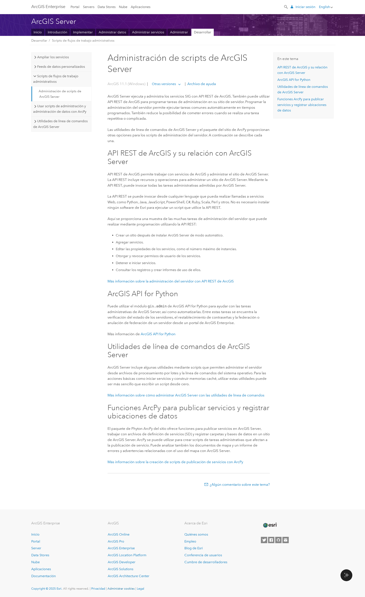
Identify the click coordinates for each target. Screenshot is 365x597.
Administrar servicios (148, 32)
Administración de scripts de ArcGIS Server (60, 94)
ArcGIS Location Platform (127, 555)
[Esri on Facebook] (271, 540)
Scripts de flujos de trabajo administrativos (83, 40)
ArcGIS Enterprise (48, 6)
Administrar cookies (121, 588)
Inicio (38, 32)
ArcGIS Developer (121, 562)
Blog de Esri (193, 548)
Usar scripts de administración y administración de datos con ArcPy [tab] (59, 109)
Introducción (57, 32)
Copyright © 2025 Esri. (46, 588)
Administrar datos (112, 32)
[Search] (286, 6)
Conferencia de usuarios (203, 555)
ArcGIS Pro (116, 541)
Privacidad (98, 588)
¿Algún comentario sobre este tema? (240, 484)
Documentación (43, 576)
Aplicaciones (140, 7)
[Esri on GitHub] (278, 540)
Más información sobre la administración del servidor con (171, 281)
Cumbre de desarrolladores (205, 562)
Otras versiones (164, 84)
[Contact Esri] (285, 540)
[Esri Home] (269, 525)
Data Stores (107, 7)
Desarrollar (202, 32)
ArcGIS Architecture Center (128, 576)
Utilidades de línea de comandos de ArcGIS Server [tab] (60, 124)
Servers (88, 7)
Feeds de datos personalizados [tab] (61, 67)
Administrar (179, 32)
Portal (75, 7)
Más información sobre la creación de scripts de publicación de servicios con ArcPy (175, 462)
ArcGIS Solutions (120, 569)
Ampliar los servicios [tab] (53, 57)
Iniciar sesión (305, 7)
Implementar (83, 32)
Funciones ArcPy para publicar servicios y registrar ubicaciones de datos (301, 104)
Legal (140, 588)
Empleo (190, 541)
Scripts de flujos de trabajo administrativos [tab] (55, 79)
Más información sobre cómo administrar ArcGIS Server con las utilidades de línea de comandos (186, 395)
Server (36, 548)
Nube (123, 7)
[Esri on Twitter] (264, 540)
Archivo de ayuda (201, 84)
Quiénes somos (196, 534)
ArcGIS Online (118, 534)
